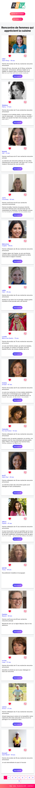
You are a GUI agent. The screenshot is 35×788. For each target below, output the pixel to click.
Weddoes (5, 105)
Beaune (4, 616)
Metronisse (5, 244)
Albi (3, 153)
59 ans (13, 60)
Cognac (4, 245)
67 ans (10, 384)
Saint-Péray (5, 60)
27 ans (9, 708)
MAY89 (4, 568)
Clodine (4, 383)
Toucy (4, 569)
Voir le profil (17, 76)
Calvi (3, 292)
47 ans (10, 523)
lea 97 (4, 475)
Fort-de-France (6, 431)
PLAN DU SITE (21, 786)
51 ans (9, 107)
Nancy (4, 107)
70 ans (16, 338)
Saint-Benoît (6, 755)
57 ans (9, 662)
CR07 (3, 59)
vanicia (4, 707)
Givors (4, 708)
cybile (4, 290)
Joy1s (4, 198)
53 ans (15, 431)
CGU (14, 786)
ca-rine (4, 660)
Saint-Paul (5, 477)
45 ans (9, 292)
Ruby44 (4, 151)
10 (19, 781)
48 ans (10, 245)
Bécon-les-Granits (7, 338)
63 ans (12, 199)
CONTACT (31, 786)
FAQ (10, 786)
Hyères (4, 523)
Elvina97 (4, 753)
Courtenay (5, 199)
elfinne (4, 522)
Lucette (4, 336)
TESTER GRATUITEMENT (17, 13)
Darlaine (4, 614)
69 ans (9, 569)
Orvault (4, 384)
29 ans (12, 477)
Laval (3, 662)
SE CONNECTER (17, 19)
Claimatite (5, 429)
